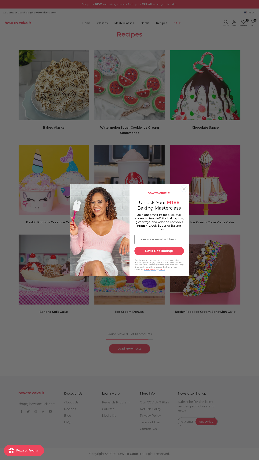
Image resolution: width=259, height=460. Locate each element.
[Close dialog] (184, 188)
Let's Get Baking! (159, 251)
